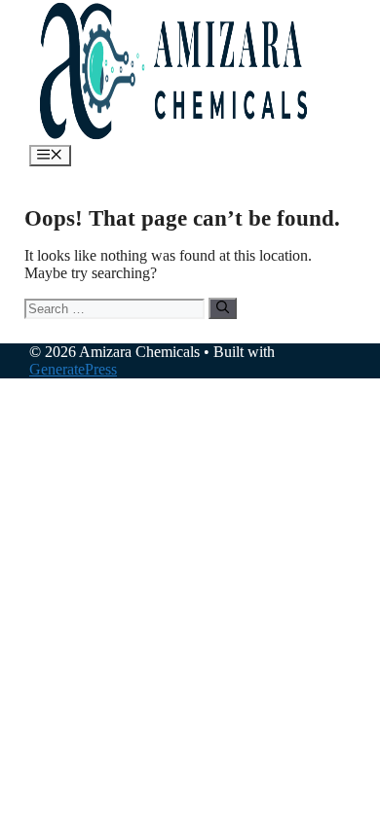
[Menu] (50, 155)
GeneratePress (73, 369)
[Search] (223, 308)
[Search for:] (116, 308)
